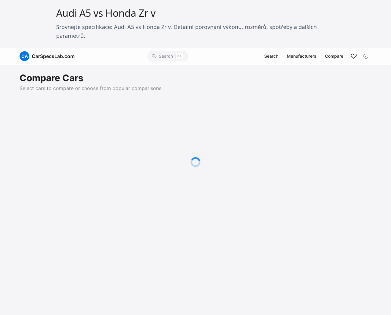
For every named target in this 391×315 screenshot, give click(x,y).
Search (271, 56)
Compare (334, 56)
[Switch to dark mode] (365, 56)
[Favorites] (353, 56)
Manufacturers (301, 56)
